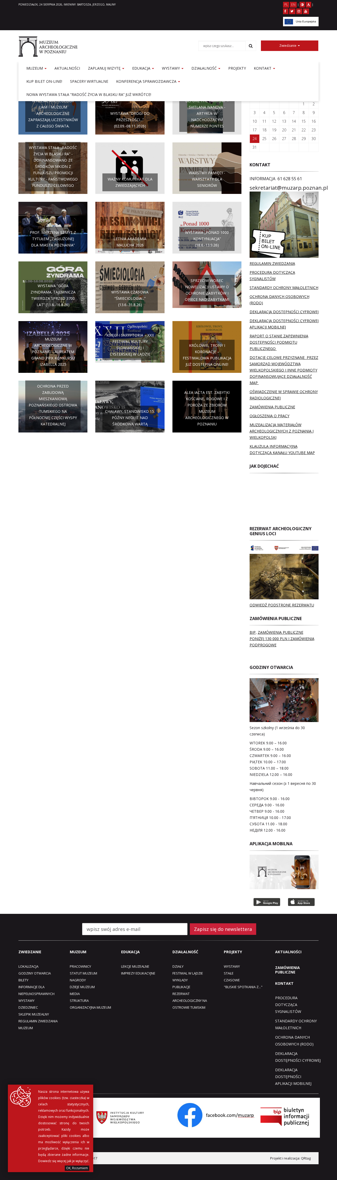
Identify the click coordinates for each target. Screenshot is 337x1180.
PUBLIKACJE (181, 987)
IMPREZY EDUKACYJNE (138, 973)
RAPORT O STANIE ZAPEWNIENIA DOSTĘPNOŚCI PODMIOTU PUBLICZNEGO (279, 342)
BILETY (23, 980)
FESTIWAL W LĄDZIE (187, 973)
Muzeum (35, 68)
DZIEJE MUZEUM (82, 987)
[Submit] (251, 46)
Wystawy (171, 68)
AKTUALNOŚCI (288, 951)
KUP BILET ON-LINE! (44, 81)
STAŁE (229, 973)
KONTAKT (284, 983)
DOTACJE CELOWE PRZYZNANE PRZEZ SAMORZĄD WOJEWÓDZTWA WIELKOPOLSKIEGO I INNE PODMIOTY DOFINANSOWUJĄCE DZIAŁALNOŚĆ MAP (284, 370)
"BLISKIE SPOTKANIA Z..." (243, 987)
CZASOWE (232, 980)
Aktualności (67, 68)
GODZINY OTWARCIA (34, 973)
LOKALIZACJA (28, 966)
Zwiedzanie (288, 45)
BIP (253, 632)
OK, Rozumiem (77, 1168)
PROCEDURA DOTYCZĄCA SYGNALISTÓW (288, 1004)
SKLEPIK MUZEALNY (33, 1014)
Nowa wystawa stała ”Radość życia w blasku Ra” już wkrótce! (88, 94)
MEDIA (75, 993)
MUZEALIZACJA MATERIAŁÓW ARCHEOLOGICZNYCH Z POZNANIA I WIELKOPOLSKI (282, 431)
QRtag (306, 1158)
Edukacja (141, 68)
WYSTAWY (26, 1000)
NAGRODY (78, 980)
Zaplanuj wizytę (105, 68)
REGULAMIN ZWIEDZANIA (272, 263)
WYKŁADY (180, 980)
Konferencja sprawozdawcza (146, 81)
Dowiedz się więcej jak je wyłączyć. (63, 1161)
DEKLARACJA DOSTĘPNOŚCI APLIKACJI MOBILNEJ (293, 1076)
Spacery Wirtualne (89, 81)
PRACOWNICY (80, 966)
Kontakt (263, 68)
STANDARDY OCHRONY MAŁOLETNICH (284, 287)
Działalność (204, 68)
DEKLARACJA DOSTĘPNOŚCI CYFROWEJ (284, 311)
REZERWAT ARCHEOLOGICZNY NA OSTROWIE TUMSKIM (189, 1000)
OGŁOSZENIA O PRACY (269, 415)
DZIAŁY (178, 966)
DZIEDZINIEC (28, 1007)
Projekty (237, 68)
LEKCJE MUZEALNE (135, 966)
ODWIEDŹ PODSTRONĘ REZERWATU (282, 604)
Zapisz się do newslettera (223, 929)
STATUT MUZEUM (83, 973)
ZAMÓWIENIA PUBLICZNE (272, 406)
